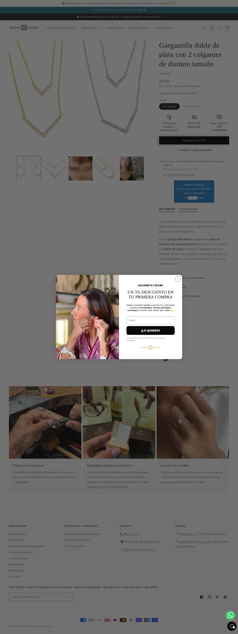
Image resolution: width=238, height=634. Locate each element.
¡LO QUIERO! (150, 330)
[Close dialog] (178, 279)
